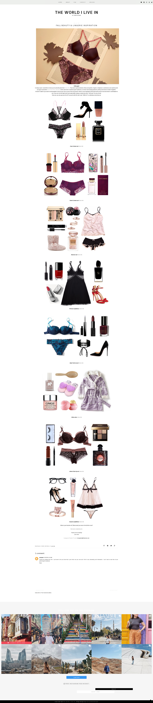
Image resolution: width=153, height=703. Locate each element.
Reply (40, 562)
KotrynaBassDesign (92, 701)
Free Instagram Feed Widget (77, 683)
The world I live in (76, 12)
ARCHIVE (92, 2)
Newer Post (40, 590)
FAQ (75, 2)
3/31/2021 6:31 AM (48, 557)
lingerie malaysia (46, 560)
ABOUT (68, 2)
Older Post (114, 590)
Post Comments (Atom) (46, 592)
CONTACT (83, 2)
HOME (60, 2)
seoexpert (41, 557)
